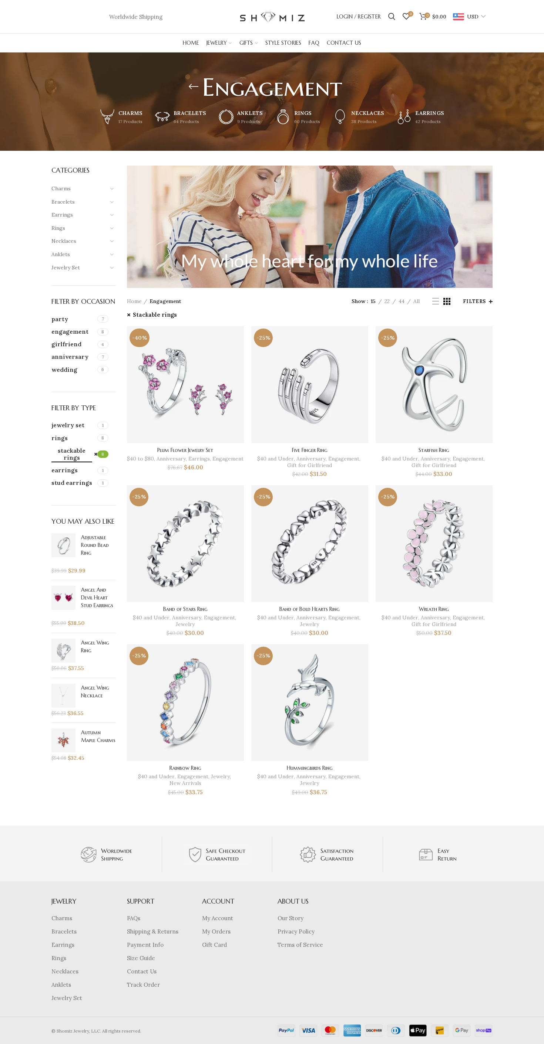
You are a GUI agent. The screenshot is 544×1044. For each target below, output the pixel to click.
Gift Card (214, 944)
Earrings (199, 458)
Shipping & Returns (152, 931)
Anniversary (171, 458)
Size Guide (141, 958)
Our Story (290, 918)
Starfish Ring (434, 450)
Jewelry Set (66, 998)
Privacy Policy (296, 931)
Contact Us (142, 971)
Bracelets (64, 931)
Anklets (61, 984)
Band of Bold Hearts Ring (309, 609)
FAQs (133, 918)
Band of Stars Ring (185, 609)
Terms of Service (300, 944)
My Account (217, 918)
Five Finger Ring (310, 450)
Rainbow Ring (185, 768)
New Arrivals (185, 783)
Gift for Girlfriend (309, 465)
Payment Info (145, 944)
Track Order (143, 984)
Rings (58, 958)
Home (134, 301)
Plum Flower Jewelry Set (185, 450)
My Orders (216, 931)
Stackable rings (155, 314)
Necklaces (64, 971)
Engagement (228, 458)
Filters (474, 301)
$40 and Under (275, 458)
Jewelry (185, 624)
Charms (61, 918)
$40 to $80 (140, 458)
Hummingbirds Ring (310, 768)
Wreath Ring (434, 609)
